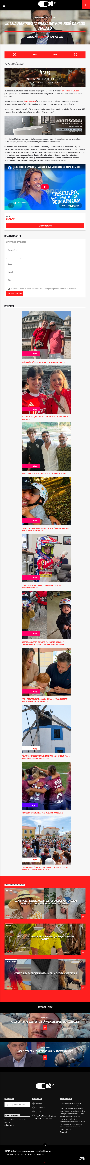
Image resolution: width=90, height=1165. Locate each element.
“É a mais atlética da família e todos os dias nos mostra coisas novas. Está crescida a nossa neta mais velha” (45, 902)
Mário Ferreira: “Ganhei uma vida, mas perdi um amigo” (45, 1051)
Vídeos (29, 1154)
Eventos (20, 1154)
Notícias (9, 890)
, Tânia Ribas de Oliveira (70, 91)
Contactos (40, 1154)
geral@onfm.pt (41, 1112)
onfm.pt (39, 1104)
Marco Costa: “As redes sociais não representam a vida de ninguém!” (45, 1021)
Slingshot (46, 1151)
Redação (42, 36)
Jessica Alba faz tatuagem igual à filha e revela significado (45, 973)
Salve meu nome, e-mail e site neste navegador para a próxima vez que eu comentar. (43, 289)
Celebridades (39, 18)
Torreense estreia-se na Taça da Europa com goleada (42, 813)
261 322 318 (40, 1108)
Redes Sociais (51, 18)
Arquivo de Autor (45, 226)
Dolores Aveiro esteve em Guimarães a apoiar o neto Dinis (44, 474)
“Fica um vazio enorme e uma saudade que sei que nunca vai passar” (45, 937)
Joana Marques (30, 101)
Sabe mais (64, 1132)
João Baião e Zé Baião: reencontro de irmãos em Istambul (44, 362)
